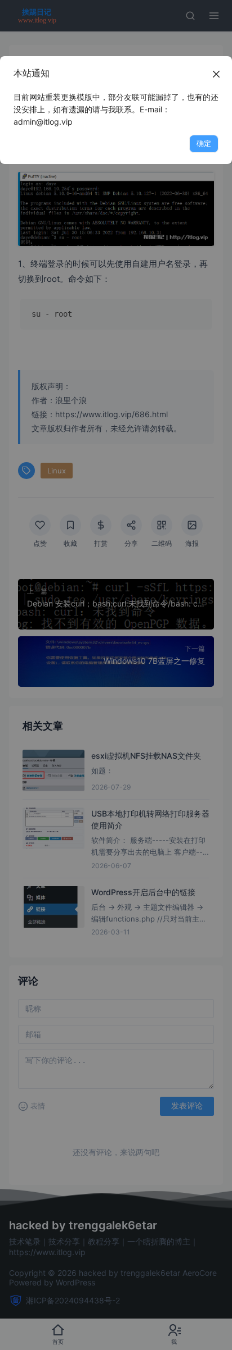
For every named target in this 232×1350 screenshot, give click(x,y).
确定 (204, 143)
